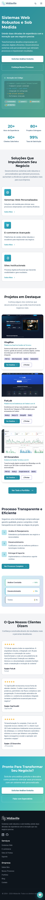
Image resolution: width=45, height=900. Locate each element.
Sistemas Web (7, 845)
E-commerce (6, 849)
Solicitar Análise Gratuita (22, 59)
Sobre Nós (6, 867)
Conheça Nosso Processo (22, 67)
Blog (3, 879)
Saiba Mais (8, 212)
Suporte (4, 857)
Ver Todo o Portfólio (21, 490)
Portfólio (5, 875)
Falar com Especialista (22, 799)
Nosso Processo (8, 871)
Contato (4, 882)
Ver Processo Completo (13, 566)
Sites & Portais (7, 853)
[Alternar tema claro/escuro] (35, 3)
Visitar (27, 365)
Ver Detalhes (10, 365)
